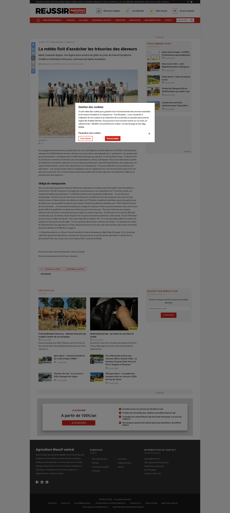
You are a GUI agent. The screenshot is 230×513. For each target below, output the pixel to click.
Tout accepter (112, 138)
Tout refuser (85, 138)
